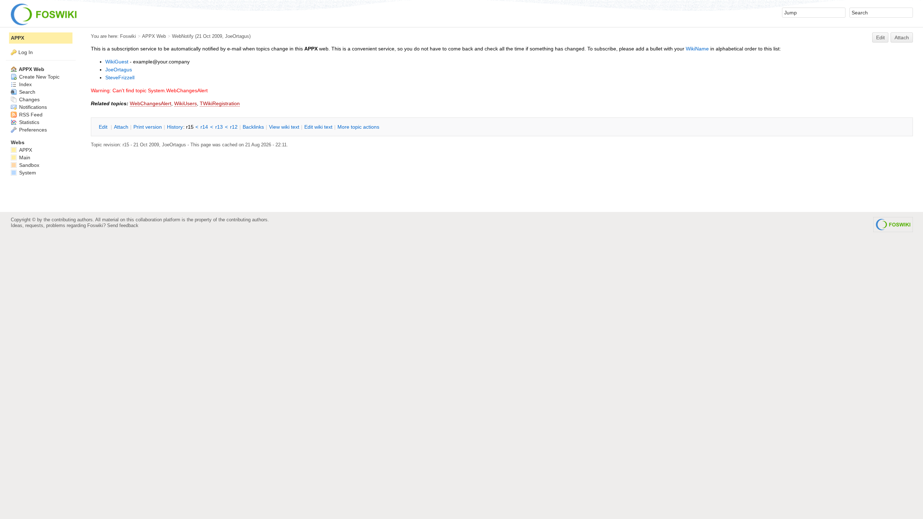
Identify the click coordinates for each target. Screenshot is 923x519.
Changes (29, 99)
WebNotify (183, 36)
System (27, 173)
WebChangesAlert (150, 103)
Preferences (32, 130)
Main (24, 157)
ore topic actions (358, 127)
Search (26, 92)
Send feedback (122, 225)
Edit (880, 37)
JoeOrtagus (118, 69)
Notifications (32, 107)
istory (175, 127)
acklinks (253, 127)
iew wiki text (284, 127)
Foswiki (128, 36)
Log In (25, 52)
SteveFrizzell (119, 77)
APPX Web (154, 36)
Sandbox (28, 165)
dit (104, 127)
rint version (147, 127)
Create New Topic (38, 77)
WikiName (697, 49)
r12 (234, 127)
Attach (902, 37)
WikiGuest (116, 62)
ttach (121, 127)
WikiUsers (185, 103)
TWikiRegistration (220, 103)
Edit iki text (318, 127)
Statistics (28, 122)
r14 (204, 127)
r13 (219, 127)
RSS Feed (30, 114)
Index (25, 84)
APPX (17, 38)
